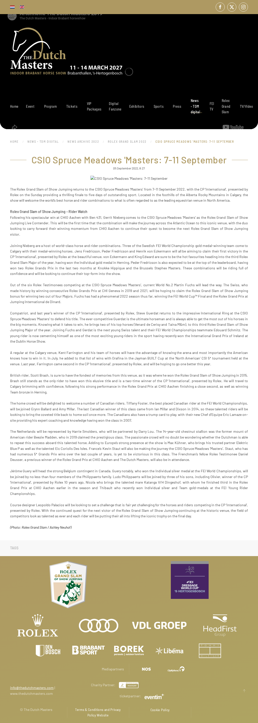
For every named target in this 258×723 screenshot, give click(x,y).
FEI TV (212, 106)
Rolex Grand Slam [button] (226, 106)
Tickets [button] (71, 106)
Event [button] (30, 106)
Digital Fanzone (115, 106)
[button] (244, 691)
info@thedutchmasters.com (32, 687)
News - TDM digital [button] (195, 106)
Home (14, 106)
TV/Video (246, 106)
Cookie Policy (160, 710)
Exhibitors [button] (136, 106)
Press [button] (177, 106)
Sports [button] (159, 106)
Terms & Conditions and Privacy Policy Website (98, 712)
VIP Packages (94, 106)
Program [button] (50, 106)
